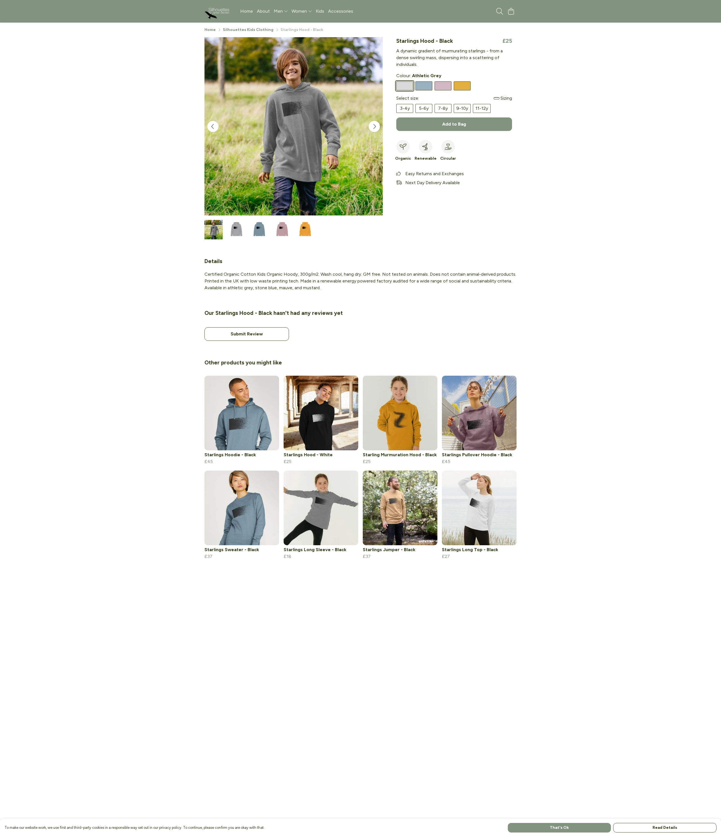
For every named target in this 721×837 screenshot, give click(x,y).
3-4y (405, 108)
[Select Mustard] (462, 85)
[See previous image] (213, 126)
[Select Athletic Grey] (404, 85)
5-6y (424, 108)
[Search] (499, 11)
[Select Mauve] (443, 85)
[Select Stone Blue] (423, 85)
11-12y (481, 108)
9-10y (462, 108)
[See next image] (374, 126)
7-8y (443, 108)
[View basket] (511, 11)
